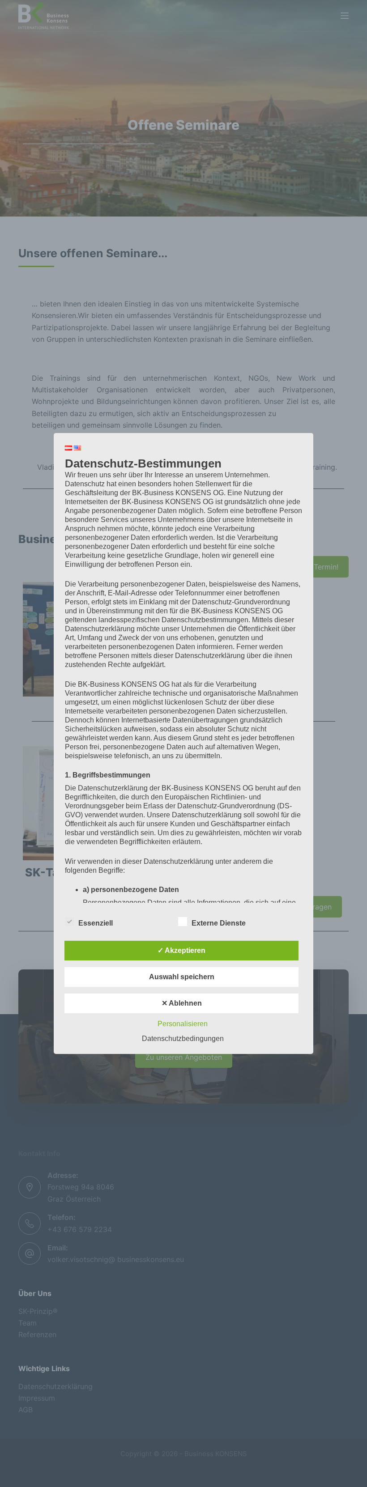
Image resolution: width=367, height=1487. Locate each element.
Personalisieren (183, 1024)
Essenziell (95, 923)
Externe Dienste (219, 923)
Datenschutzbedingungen (183, 1038)
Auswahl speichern (181, 977)
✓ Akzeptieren (181, 950)
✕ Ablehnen (182, 1003)
